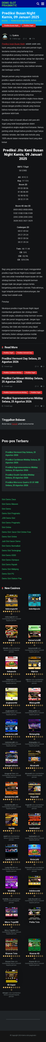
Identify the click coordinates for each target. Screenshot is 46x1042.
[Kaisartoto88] (34, 637)
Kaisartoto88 (34, 640)
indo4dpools (34, 609)
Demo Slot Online (9, 536)
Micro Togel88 (11, 922)
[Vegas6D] (34, 794)
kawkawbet (34, 828)
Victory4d (34, 859)
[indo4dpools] (34, 606)
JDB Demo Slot (8, 518)
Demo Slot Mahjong (10, 569)
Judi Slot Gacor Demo (11, 541)
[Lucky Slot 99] (11, 856)
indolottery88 (11, 734)
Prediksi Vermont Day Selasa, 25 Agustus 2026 (21, 453)
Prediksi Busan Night (11, 25)
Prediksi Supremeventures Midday (15, 392)
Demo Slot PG (8, 574)
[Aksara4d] (34, 762)
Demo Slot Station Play (12, 578)
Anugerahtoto (11, 765)
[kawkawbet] (34, 825)
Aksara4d (34, 765)
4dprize (34, 671)
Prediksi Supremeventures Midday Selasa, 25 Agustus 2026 (22, 400)
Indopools (11, 671)
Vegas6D (34, 797)
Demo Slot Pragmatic (11, 513)
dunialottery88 (11, 797)
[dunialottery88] (11, 794)
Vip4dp (11, 828)
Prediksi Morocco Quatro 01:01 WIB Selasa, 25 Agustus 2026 (22, 483)
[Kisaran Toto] (11, 950)
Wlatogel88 (34, 703)
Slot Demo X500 (9, 555)
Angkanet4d (11, 703)
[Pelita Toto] (34, 919)
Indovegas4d (11, 609)
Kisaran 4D (34, 953)
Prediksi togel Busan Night (13, 44)
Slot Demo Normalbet (11, 546)
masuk (14, 424)
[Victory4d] (34, 856)
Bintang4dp (34, 734)
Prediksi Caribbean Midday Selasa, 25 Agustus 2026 (23, 461)
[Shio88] (11, 637)
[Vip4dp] (11, 825)
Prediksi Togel (28, 25)
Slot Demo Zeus (9, 499)
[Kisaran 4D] (34, 950)
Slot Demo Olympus (10, 560)
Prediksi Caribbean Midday (12, 372)
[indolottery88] (11, 731)
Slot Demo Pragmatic (11, 522)
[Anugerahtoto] (11, 762)
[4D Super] (11, 982)
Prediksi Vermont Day (24, 353)
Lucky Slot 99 (11, 859)
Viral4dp (11, 891)
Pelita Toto (34, 922)
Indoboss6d (34, 891)
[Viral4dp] (11, 887)
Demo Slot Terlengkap (11, 550)
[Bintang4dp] (34, 731)
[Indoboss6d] (34, 887)
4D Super (11, 985)
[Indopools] (11, 668)
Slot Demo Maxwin (10, 504)
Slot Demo (6, 509)
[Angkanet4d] (11, 699)
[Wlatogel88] (34, 699)
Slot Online (6, 527)
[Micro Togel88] (11, 919)
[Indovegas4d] (11, 606)
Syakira (15, 35)
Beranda (5, 21)
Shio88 (11, 640)
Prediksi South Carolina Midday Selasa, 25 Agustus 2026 (20, 476)
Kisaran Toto (11, 953)
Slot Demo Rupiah (9, 564)
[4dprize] (34, 668)
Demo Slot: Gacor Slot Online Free (16, 532)
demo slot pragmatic (9, 4)
